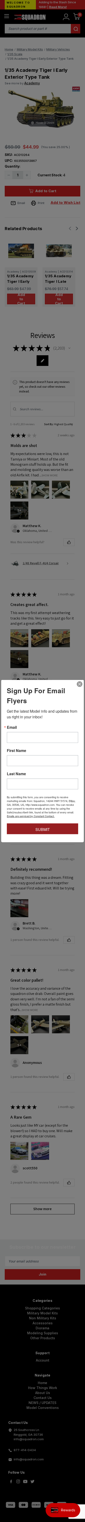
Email (12, 727)
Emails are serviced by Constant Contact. (31, 816)
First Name (16, 750)
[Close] (79, 684)
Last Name (16, 774)
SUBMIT (42, 829)
